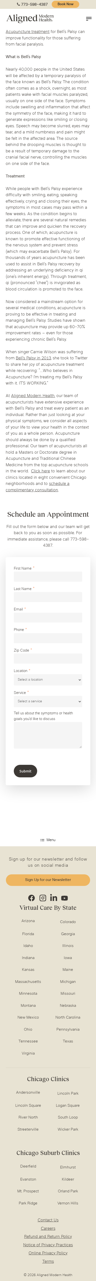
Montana (28, 1006)
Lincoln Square (28, 1106)
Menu (51, 840)
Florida (28, 934)
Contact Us (48, 1220)
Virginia (28, 1053)
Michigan (68, 982)
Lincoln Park (68, 1093)
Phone (19, 630)
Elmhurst (68, 1167)
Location (20, 671)
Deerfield (28, 1166)
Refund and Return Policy (48, 1237)
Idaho (28, 946)
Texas (68, 1041)
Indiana (28, 958)
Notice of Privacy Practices (48, 1245)
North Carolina (67, 1017)
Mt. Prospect (28, 1191)
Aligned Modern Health (33, 396)
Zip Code (21, 650)
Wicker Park (68, 1129)
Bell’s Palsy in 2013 (33, 358)
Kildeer (68, 1179)
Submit (25, 771)
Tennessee (28, 1041)
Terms (48, 1262)
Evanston (28, 1179)
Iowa (68, 958)
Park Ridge (28, 1203)
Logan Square (68, 1106)
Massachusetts (28, 982)
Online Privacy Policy (48, 1253)
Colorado (68, 922)
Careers (48, 1229)
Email (18, 609)
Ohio (28, 1029)
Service (20, 693)
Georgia (68, 934)
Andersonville (28, 1092)
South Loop (68, 1117)
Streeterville (28, 1129)
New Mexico (28, 1017)
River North (28, 1117)
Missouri (68, 994)
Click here (40, 471)
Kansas (28, 970)
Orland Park (68, 1191)
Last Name (23, 589)
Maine (68, 970)
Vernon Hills (67, 1203)
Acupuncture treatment (27, 32)
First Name (23, 568)
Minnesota (28, 994)
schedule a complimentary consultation (37, 487)
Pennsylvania (68, 1029)
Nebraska (68, 1006)
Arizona (28, 921)
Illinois (68, 946)
